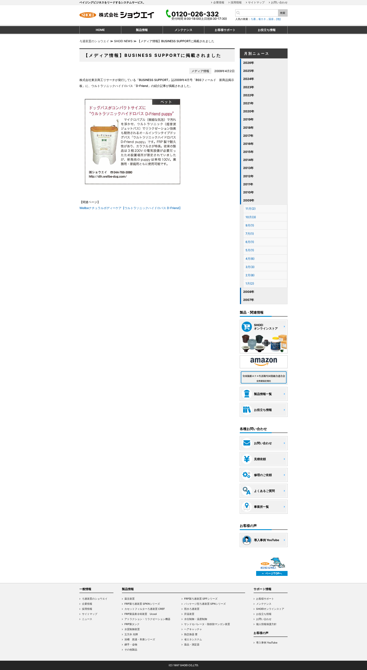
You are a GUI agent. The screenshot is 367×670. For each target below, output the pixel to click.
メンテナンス (263, 603)
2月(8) (250, 275)
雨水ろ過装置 (191, 608)
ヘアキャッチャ (193, 629)
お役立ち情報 (263, 614)
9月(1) (250, 225)
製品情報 (128, 589)
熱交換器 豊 (191, 634)
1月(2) (250, 283)
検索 (282, 12)
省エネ (262, 19)
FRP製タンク (132, 624)
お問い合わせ (279, 2)
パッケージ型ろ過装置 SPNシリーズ (205, 603)
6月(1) (250, 242)
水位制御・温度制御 (195, 619)
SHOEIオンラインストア (270, 608)
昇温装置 (189, 614)
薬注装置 (129, 598)
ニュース (87, 619)
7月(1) (250, 233)
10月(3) (251, 217)
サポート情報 (262, 589)
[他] (278, 19)
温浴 (271, 19)
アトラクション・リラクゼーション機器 (147, 619)
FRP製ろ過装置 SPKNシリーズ (142, 603)
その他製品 (130, 649)
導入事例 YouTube (266, 642)
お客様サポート (265, 598)
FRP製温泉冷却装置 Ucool (140, 614)
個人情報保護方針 (266, 624)
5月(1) (250, 250)
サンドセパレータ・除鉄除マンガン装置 (207, 624)
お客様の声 (261, 633)
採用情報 (236, 2)
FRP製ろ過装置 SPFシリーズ (200, 598)
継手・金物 (130, 644)
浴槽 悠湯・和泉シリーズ (139, 639)
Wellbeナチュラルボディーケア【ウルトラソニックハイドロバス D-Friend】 (130, 208)
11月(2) (250, 208)
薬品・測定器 (191, 644)
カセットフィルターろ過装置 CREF (144, 608)
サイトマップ (256, 2)
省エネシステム (193, 639)
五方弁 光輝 (131, 634)
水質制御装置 (132, 629)
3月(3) (250, 267)
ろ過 (253, 19)
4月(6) (250, 258)
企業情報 (218, 2)
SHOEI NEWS (123, 41)
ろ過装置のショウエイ (94, 41)
